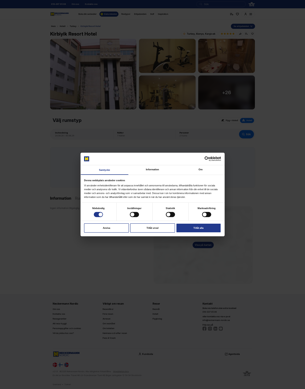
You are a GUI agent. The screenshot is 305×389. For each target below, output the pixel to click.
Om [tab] (201, 169)
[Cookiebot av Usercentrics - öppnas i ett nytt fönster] (207, 158)
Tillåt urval (152, 228)
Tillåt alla (198, 228)
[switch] (134, 214)
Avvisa (106, 228)
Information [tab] (152, 169)
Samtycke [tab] (104, 170)
